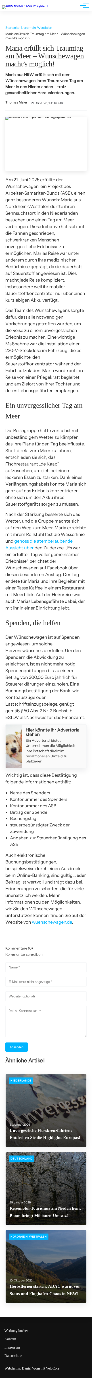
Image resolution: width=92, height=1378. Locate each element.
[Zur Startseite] (25, 5)
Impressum (12, 1347)
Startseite (12, 28)
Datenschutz (13, 1355)
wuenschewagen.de (52, 922)
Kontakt (10, 1339)
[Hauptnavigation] (83, 6)
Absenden (16, 1047)
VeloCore (52, 1368)
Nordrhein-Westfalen (36, 28)
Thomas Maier (16, 102)
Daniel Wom (31, 1368)
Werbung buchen (16, 1331)
